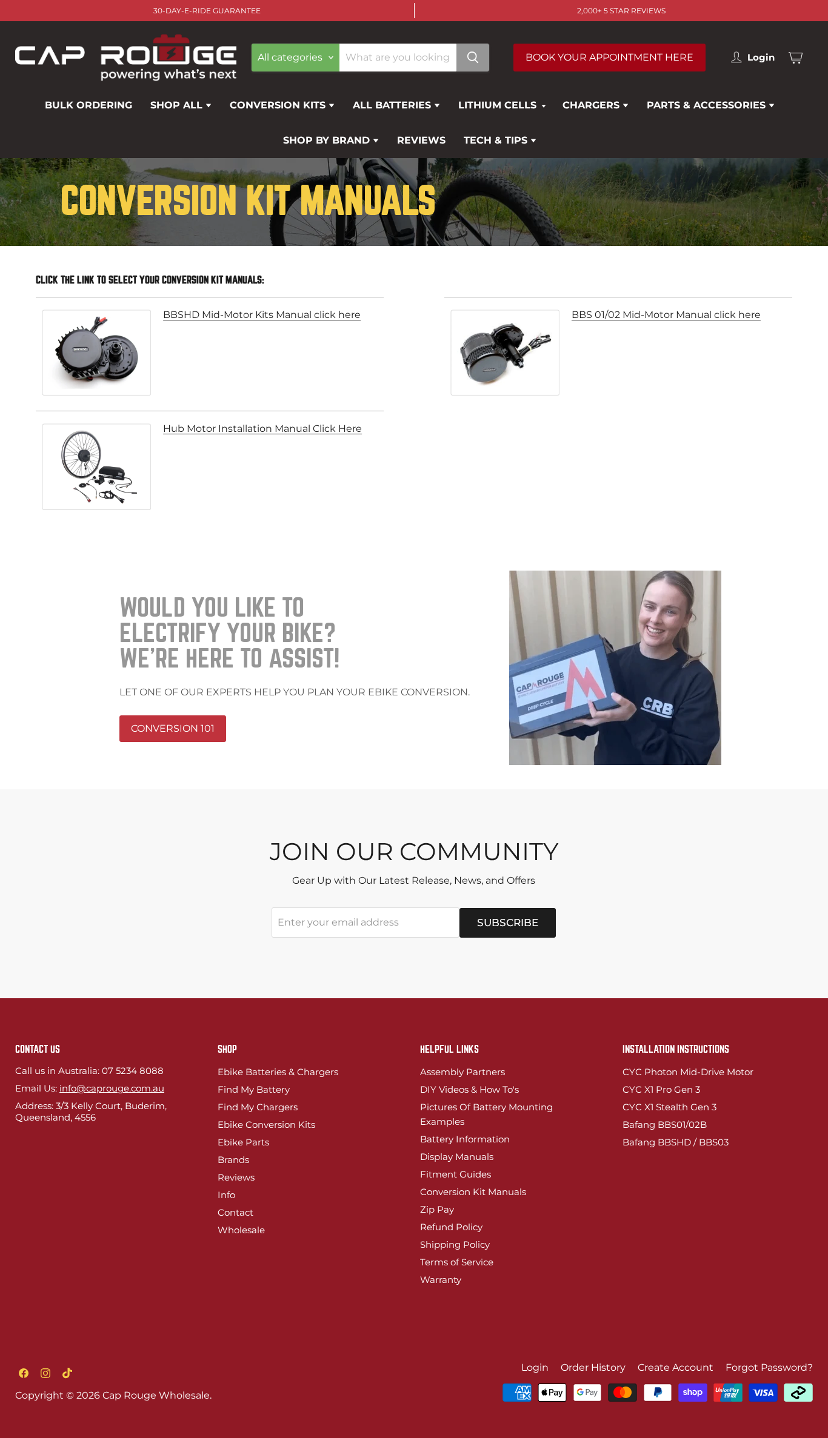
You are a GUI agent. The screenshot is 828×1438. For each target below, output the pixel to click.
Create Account (675, 1367)
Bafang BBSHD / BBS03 (676, 1142)
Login (535, 1367)
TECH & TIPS (497, 140)
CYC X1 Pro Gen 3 (661, 1089)
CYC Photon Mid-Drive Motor (688, 1072)
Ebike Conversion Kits (266, 1124)
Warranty (440, 1279)
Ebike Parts (243, 1142)
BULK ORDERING (88, 105)
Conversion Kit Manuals (473, 1192)
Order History (593, 1367)
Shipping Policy (455, 1244)
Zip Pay (437, 1209)
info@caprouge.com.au (111, 1088)
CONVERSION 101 (173, 728)
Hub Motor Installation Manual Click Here (262, 428)
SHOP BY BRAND (328, 140)
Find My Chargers (258, 1107)
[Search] (472, 57)
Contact (235, 1212)
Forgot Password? (769, 1367)
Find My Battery (254, 1089)
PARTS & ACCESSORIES (708, 105)
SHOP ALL (177, 105)
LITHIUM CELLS (498, 105)
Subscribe (507, 922)
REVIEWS (421, 140)
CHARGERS (593, 105)
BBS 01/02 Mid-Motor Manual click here (666, 315)
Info (226, 1195)
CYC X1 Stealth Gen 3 (669, 1107)
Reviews (236, 1177)
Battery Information (465, 1139)
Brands (233, 1159)
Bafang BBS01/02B (665, 1124)
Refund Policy (451, 1227)
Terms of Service (456, 1262)
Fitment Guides (455, 1174)
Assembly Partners (462, 1072)
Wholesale (241, 1230)
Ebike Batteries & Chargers (278, 1072)
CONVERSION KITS (279, 105)
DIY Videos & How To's (469, 1089)
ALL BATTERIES (393, 105)
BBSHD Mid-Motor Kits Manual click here (262, 315)
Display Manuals (456, 1156)
